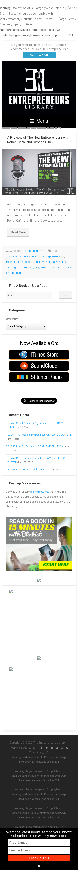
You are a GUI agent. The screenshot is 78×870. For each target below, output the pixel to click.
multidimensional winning (50, 262)
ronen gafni (13, 267)
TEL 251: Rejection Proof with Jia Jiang (27, 469)
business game (16, 256)
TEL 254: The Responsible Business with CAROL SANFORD (39, 434)
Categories (12, 318)
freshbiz (11, 262)
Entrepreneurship (33, 251)
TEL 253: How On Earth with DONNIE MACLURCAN (34, 446)
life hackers (25, 262)
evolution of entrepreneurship (45, 256)
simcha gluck (30, 267)
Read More (18, 232)
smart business (51, 267)
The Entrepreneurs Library (39, 87)
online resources (40, 491)
